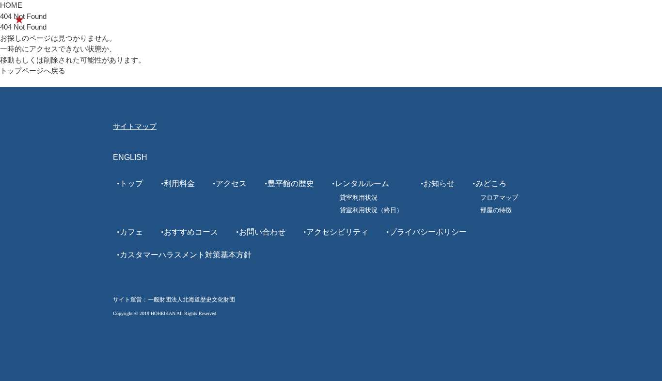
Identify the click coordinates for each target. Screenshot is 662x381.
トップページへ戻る (32, 70)
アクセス (231, 183)
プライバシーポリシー (428, 232)
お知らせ (439, 183)
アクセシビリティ (337, 232)
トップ (131, 183)
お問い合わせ (262, 232)
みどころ (385, 20)
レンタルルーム (541, 20)
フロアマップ (499, 197)
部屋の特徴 (496, 210)
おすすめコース (476, 20)
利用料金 (179, 183)
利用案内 (283, 20)
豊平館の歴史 (334, 20)
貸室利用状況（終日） (371, 210)
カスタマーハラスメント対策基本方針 (186, 255)
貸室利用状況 (359, 197)
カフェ (425, 20)
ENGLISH (598, 20)
